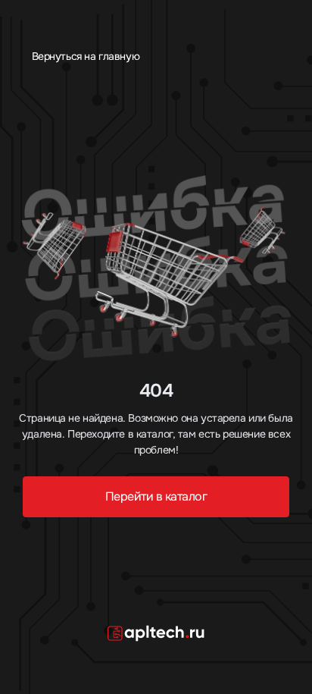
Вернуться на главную (84, 56)
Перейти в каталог (156, 496)
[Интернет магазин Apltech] (156, 632)
